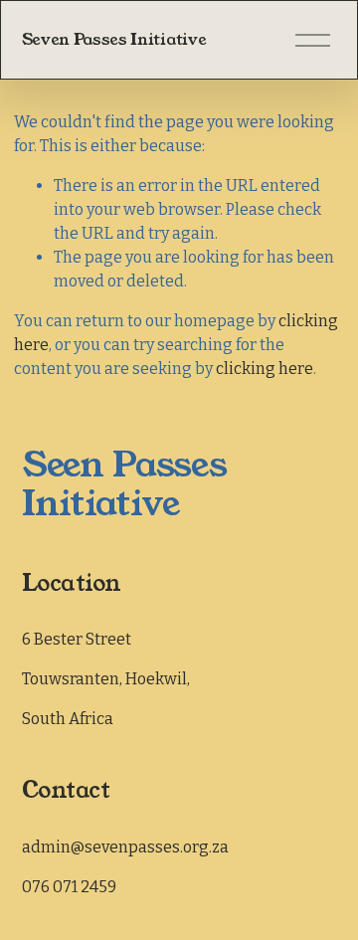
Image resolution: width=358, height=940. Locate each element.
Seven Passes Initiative (114, 39)
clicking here (264, 368)
